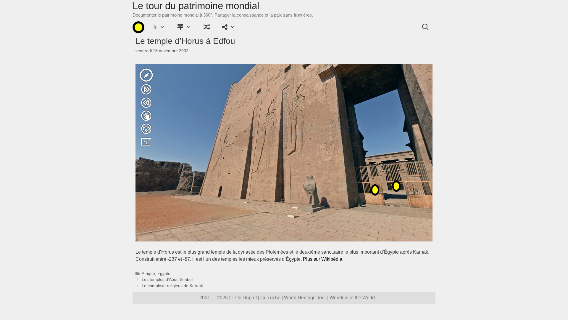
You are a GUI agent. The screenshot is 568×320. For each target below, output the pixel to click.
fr (155, 27)
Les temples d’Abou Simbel (167, 279)
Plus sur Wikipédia (322, 259)
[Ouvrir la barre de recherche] (425, 27)
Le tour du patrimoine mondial (196, 5)
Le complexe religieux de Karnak (172, 286)
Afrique (148, 273)
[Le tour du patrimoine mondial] (138, 27)
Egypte (163, 273)
